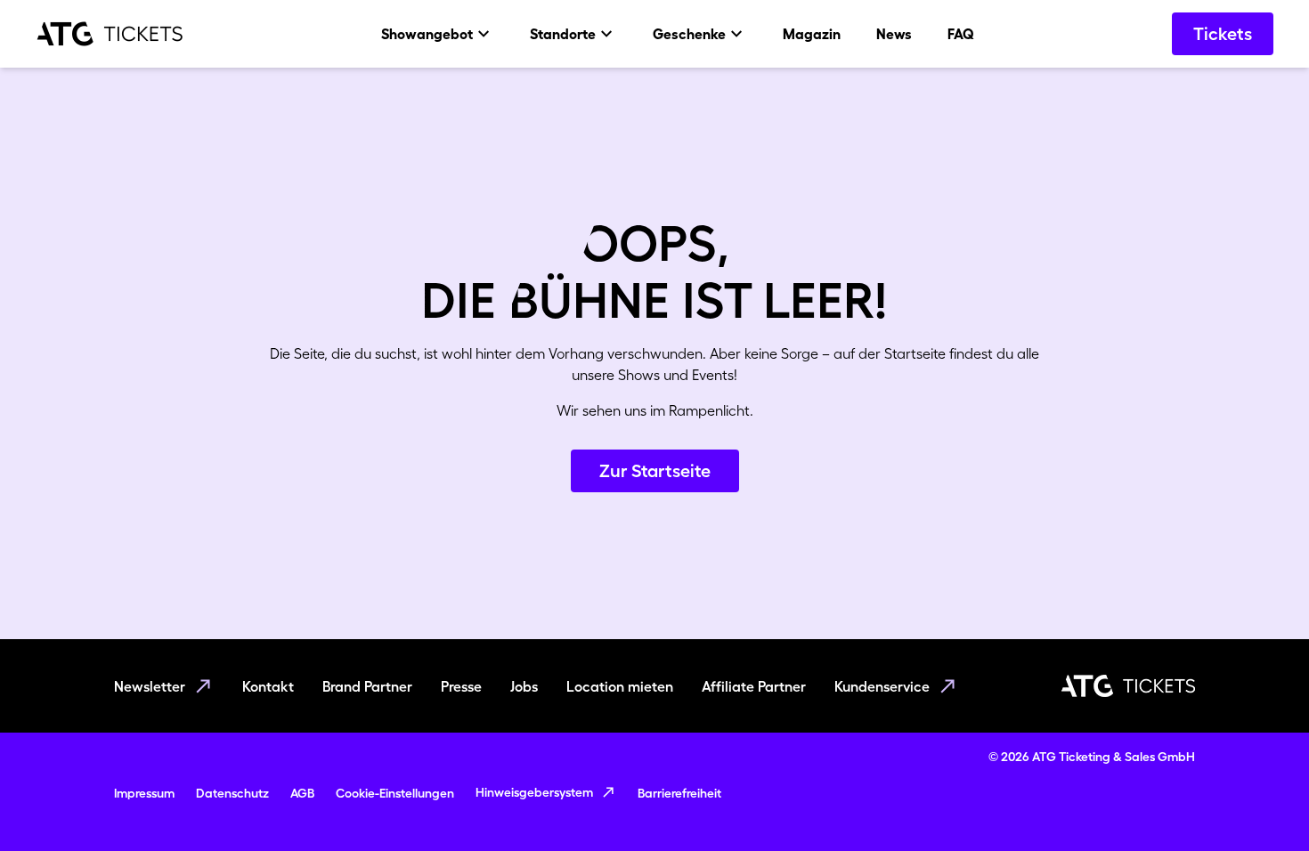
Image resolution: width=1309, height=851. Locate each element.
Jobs (524, 686)
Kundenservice (882, 686)
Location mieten (619, 686)
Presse (461, 686)
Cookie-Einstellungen (395, 793)
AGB (302, 793)
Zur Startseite (655, 471)
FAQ (960, 34)
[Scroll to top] (1261, 803)
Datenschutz (232, 793)
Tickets (1222, 34)
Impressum (144, 793)
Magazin (812, 34)
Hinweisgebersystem (534, 792)
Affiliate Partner (754, 686)
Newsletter (149, 686)
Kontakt (268, 686)
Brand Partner (367, 686)
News (894, 34)
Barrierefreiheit (679, 793)
